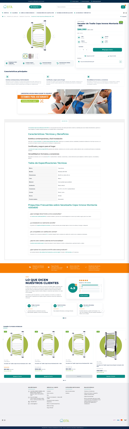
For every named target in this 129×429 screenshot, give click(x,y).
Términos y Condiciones (89, 391)
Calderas (15, 12)
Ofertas (6, 12)
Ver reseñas (85, 295)
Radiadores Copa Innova (25, 16)
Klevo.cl (85, 427)
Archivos (79, 58)
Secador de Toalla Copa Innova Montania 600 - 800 (48, 363)
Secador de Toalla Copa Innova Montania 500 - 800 (79, 363)
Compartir (124, 16)
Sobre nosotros (50, 393)
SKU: (78, 33)
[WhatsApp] (126, 13)
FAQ (48, 395)
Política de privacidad (88, 396)
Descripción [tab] (64, 121)
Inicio (5, 16)
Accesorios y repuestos (83, 12)
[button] (63, 318)
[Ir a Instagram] (123, 13)
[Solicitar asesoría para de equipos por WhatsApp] (64, 101)
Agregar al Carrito (17, 376)
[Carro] (123, 7)
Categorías (36, 6)
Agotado (79, 376)
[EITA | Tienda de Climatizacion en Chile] (8, 7)
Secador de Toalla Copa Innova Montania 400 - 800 (17, 363)
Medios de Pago (50, 405)
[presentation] (24, 35)
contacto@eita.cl (33, 403)
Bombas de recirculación (65, 12)
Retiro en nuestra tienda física (53, 403)
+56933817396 (33, 401)
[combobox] (74, 6)
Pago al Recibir (50, 407)
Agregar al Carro (108, 49)
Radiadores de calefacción (45, 12)
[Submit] (89, 6)
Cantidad (81, 46)
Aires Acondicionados (27, 12)
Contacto (49, 391)
